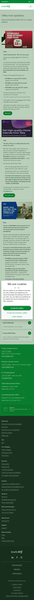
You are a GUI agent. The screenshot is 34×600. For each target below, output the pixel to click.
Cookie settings (17, 316)
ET (15, 288)
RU (19, 288)
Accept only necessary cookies (17, 313)
